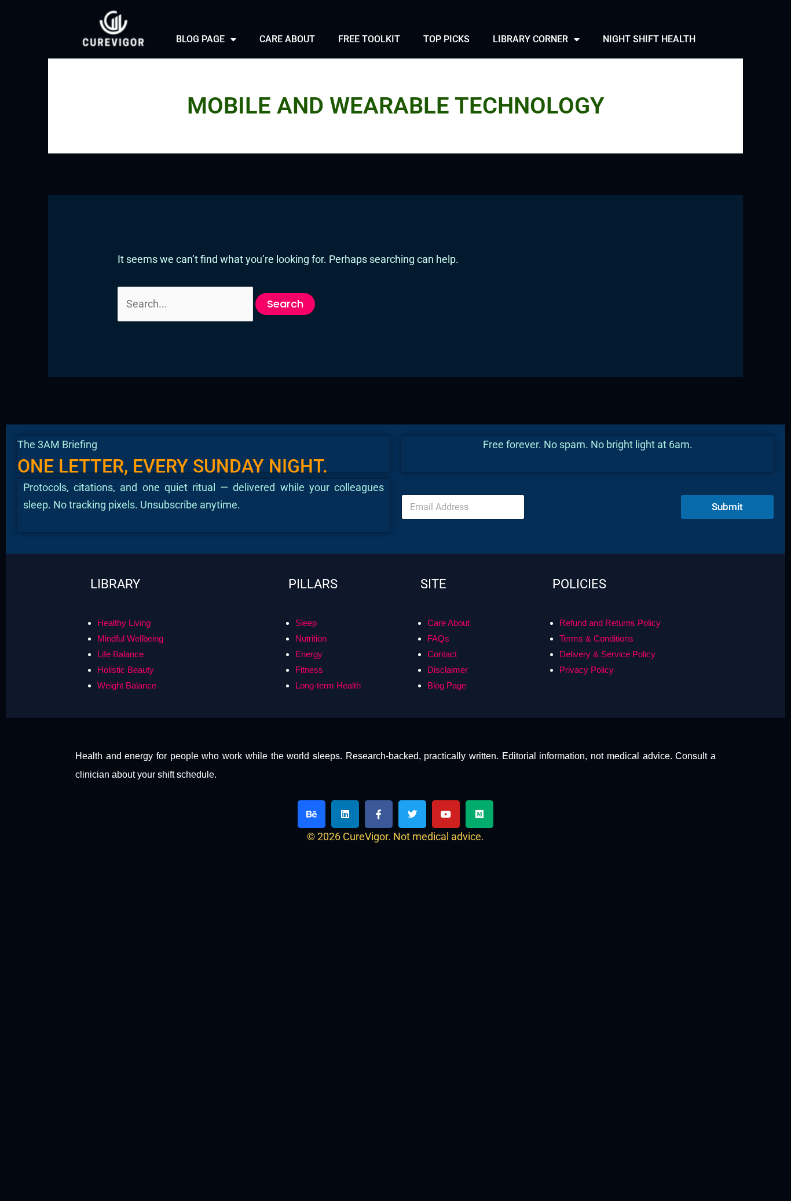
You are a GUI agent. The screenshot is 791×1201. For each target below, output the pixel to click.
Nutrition (311, 725)
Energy (309, 741)
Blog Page (446, 772)
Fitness (309, 756)
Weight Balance (126, 772)
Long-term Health (328, 772)
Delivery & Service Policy (607, 741)
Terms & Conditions (596, 725)
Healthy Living (124, 710)
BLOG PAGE (200, 39)
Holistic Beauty (125, 756)
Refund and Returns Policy (610, 710)
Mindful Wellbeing (130, 725)
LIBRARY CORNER (530, 39)
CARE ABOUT (287, 39)
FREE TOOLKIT (369, 39)
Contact (442, 741)
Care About (448, 710)
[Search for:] (186, 304)
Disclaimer (447, 756)
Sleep (306, 710)
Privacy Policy (586, 756)
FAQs (438, 725)
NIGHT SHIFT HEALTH (649, 39)
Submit (727, 593)
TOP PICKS (446, 39)
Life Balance (120, 741)
